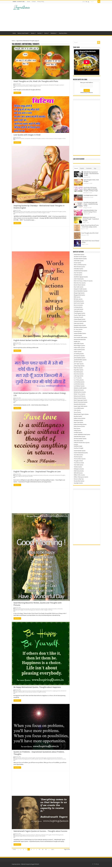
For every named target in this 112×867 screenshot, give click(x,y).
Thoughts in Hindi (36, 86)
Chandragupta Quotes (79, 313)
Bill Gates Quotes (78, 299)
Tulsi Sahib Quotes (78, 464)
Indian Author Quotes (79, 347)
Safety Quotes (77, 430)
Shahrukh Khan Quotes (79, 436)
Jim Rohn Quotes (78, 361)
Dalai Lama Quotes (78, 323)
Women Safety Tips (79, 479)
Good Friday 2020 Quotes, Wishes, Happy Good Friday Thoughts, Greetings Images (91, 189)
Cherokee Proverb (78, 317)
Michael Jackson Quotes (80, 392)
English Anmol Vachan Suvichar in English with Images (35, 340)
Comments (89, 168)
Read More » (17, 92)
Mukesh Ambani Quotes (80, 398)
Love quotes (27, 138)
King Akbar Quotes (78, 369)
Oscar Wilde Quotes (79, 408)
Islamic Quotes (77, 351)
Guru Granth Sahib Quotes (80, 337)
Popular (82, 168)
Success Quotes (20, 86)
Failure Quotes (18, 757)
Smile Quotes (21, 692)
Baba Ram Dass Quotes (80, 283)
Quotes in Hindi (45, 138)
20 (42, 849)
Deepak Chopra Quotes (80, 325)
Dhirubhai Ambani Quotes (80, 327)
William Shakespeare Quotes (81, 477)
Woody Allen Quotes (79, 481)
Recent (76, 168)
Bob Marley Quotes (79, 301)
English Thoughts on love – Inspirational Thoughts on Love (37, 472)
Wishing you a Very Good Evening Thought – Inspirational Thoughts (91, 219)
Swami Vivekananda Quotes (81, 452)
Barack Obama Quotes (79, 285)
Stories (46, 33)
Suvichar (39, 33)
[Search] (99, 1)
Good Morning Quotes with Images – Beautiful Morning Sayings (91, 204)
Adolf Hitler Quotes (79, 260)
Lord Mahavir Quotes (79, 386)
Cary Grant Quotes (78, 309)
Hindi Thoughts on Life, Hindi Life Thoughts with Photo (36, 81)
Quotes (33, 33)
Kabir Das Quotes (78, 367)
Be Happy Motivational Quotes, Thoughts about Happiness (37, 687)
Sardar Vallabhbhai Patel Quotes (82, 434)
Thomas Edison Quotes (80, 458)
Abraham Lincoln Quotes (80, 256)
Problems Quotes (34, 759)
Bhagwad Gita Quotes (79, 295)
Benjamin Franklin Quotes (80, 289)
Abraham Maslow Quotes (80, 258)
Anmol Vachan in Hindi (20, 85)
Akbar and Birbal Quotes (80, 264)
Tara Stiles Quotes (78, 454)
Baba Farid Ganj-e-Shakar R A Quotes (83, 281)
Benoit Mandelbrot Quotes (80, 291)
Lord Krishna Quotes (79, 384)
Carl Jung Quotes (78, 307)
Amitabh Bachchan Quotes (80, 270)
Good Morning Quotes (35, 608)
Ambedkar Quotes (78, 268)
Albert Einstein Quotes (79, 266)
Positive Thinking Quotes (30, 610)
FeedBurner (90, 92)
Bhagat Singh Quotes (79, 293)
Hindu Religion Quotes (79, 345)
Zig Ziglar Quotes (78, 483)
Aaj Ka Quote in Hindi (19, 399)
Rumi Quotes (77, 428)
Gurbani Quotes (78, 335)
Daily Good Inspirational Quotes (22, 608)
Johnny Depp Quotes (79, 365)
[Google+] (83, 2)
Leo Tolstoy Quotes (79, 380)
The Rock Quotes (78, 456)
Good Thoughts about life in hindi (89, 233)
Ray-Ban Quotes (78, 416)
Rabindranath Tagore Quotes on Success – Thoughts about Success (40, 831)
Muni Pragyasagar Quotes (80, 400)
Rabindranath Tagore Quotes (20, 836)
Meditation (53, 33)
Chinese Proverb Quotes (80, 321)
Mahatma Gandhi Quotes (80, 388)
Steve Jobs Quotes (78, 440)
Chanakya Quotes (19, 211)
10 (39, 849)
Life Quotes (45, 85)
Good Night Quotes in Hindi (90, 195)
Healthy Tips (77, 341)
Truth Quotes (63, 344)
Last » (52, 849)
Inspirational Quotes (38, 85)
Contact (34, 1)
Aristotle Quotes (78, 274)
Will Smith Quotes (78, 473)
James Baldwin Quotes (79, 357)
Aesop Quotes (77, 262)
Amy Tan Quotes (78, 272)
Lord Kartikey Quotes (79, 382)
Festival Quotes (78, 331)
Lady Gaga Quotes (78, 376)
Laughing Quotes (56, 690)
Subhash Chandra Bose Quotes (82, 442)
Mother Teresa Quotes (79, 394)
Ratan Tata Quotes (78, 422)
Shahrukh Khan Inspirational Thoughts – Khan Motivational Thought (91, 173)
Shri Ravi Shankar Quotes (80, 438)
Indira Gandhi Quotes (79, 349)
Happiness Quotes (52, 608)
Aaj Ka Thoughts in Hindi (41, 399)
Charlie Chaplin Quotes (79, 315)
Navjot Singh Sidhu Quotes (80, 406)
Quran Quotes (77, 412)
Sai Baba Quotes (78, 432)
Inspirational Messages (36, 211)
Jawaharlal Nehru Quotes (80, 359)
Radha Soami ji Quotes (79, 418)
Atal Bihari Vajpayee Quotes (81, 276)
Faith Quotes (25, 757)
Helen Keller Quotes (79, 343)
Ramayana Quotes (78, 420)
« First (14, 849)
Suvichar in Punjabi (78, 448)
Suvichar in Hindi (28, 86)
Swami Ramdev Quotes (79, 450)
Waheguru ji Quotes (79, 469)
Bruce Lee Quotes (78, 305)
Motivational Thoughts (54, 85)
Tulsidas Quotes (78, 467)
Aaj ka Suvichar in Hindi (30, 399)
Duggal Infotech (35, 864)
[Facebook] (84, 2)
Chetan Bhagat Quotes (79, 319)
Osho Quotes (77, 410)
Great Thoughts (29, 85)
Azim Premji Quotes (79, 279)
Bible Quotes (77, 297)
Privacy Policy (40, 1)
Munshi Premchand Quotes (80, 402)
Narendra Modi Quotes (80, 404)
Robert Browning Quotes (80, 424)
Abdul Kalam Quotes (79, 254)
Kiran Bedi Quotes (78, 372)
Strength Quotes (50, 759)
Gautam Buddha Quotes (80, 333)
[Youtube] (88, 2)
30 (45, 849)
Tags (95, 168)
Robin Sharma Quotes (79, 426)
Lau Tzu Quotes (78, 378)
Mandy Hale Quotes (79, 390)
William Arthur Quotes (79, 475)
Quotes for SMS (17, 212)
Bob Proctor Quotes (79, 303)
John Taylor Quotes (79, 363)
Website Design (25, 864)
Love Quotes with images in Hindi (27, 135)
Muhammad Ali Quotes (79, 396)
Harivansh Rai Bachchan (80, 339)
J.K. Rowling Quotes (79, 353)
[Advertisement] (67, 17)
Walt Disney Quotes (79, 471)
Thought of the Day (48, 610)
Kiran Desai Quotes (78, 374)
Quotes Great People (23, 33)
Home (28, 1)
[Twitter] (86, 2)
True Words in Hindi (79, 462)
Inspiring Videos (63, 33)
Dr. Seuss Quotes (78, 329)
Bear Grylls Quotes (78, 287)
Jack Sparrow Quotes (79, 355)
